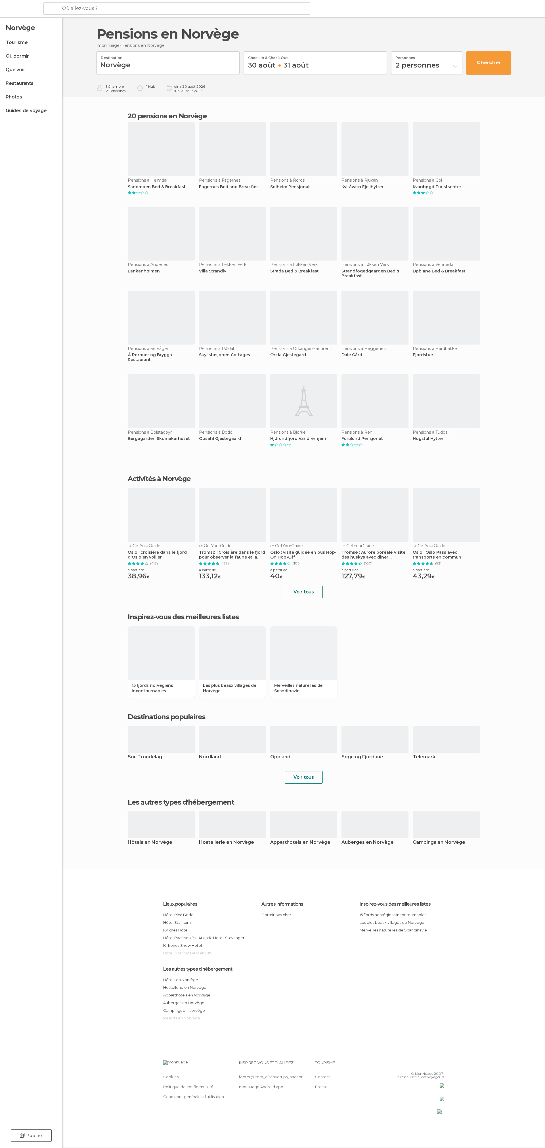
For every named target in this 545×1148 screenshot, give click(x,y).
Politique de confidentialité (188, 1086)
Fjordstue (423, 354)
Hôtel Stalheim (177, 922)
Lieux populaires (180, 904)
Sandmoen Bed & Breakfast (157, 186)
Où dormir (17, 56)
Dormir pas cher (276, 914)
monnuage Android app (261, 1086)
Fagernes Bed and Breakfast (229, 186)
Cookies (171, 1076)
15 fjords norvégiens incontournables (152, 688)
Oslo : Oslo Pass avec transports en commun (437, 555)
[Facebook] (412, 1065)
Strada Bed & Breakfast (294, 271)
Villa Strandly (212, 271)
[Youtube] (440, 1065)
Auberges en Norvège (367, 842)
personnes (420, 65)
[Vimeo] (430, 1065)
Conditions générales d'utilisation (193, 1096)
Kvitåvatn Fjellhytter (362, 186)
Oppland (280, 757)
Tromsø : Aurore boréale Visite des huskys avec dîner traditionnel (373, 555)
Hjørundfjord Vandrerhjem (298, 438)
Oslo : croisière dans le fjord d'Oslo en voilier (157, 555)
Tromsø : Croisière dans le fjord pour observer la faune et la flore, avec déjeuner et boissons (232, 555)
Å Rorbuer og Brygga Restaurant (150, 357)
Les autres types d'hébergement (197, 969)
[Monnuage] (21, 9)
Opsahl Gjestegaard (220, 438)
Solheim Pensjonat (290, 186)
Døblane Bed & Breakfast (439, 271)
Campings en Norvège (439, 842)
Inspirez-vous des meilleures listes (395, 904)
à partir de (136, 570)
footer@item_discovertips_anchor (271, 1076)
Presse (321, 1086)
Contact (322, 1076)
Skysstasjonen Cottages (224, 354)
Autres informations (282, 904)
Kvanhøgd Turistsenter (437, 186)
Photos (14, 97)
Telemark (424, 757)
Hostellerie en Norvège (226, 842)
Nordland (210, 757)
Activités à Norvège (159, 478)
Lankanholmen (144, 271)
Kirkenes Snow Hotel (182, 945)
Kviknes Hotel (175, 930)
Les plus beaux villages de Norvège (229, 688)
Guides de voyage (26, 110)
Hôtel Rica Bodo (178, 914)
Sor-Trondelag (145, 757)
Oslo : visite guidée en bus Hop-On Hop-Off (303, 555)
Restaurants (19, 83)
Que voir (15, 69)
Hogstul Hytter (428, 438)
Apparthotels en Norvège (300, 842)
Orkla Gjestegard (288, 354)
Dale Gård (351, 354)
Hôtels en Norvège (150, 842)
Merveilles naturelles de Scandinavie (298, 688)
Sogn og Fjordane (362, 757)
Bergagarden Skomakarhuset (159, 438)
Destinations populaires (166, 716)
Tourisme (17, 42)
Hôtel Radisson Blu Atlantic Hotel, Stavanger (203, 937)
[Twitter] (421, 1065)
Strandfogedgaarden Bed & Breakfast (370, 273)
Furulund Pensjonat (362, 438)
